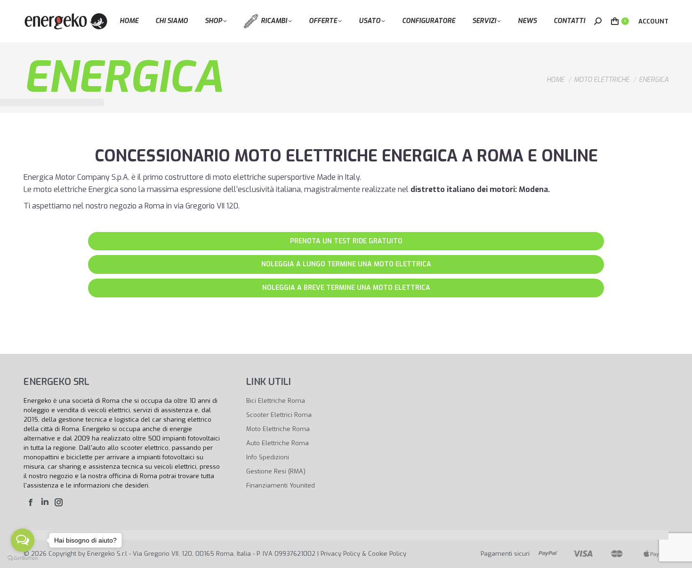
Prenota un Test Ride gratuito (346, 241)
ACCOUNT (653, 21)
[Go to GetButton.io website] (23, 558)
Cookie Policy (387, 554)
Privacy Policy (340, 554)
